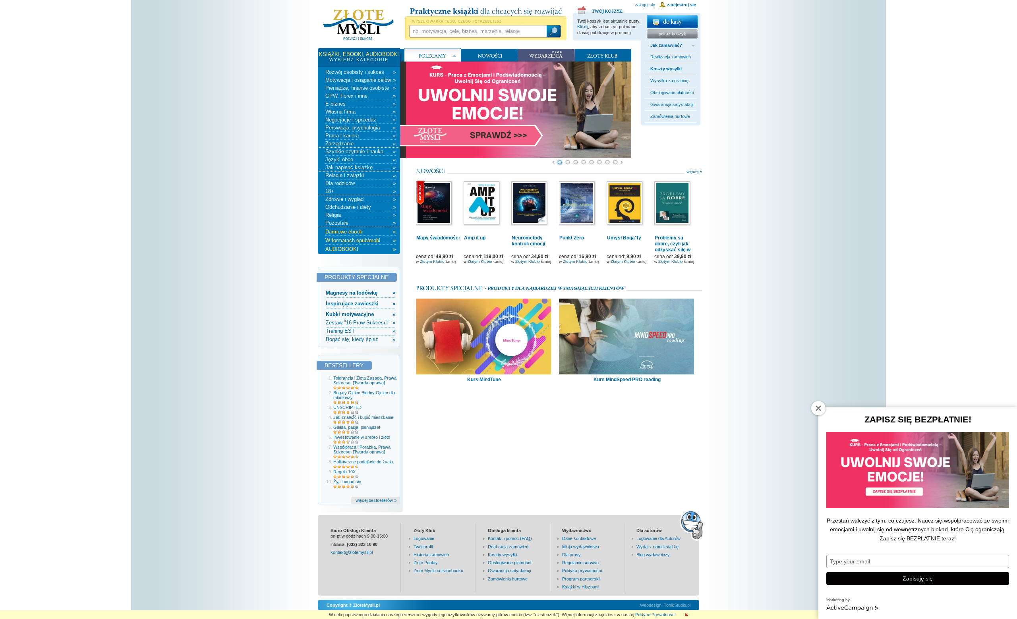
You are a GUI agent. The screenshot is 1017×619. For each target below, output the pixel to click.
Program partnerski (580, 579)
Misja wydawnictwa (580, 546)
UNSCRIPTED (347, 407)
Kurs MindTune (484, 379)
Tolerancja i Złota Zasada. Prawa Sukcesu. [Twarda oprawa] (364, 380)
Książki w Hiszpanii (580, 586)
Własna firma (360, 112)
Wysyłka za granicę (669, 80)
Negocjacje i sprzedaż (360, 120)
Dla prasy (571, 554)
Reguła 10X (344, 471)
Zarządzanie (360, 144)
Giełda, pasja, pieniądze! (356, 427)
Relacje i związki (360, 175)
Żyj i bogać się (347, 481)
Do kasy (672, 21)
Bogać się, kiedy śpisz (360, 339)
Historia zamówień (431, 554)
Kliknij (582, 26)
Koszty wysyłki (666, 68)
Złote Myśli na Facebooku (438, 570)
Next (622, 162)
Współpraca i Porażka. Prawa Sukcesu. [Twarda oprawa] (362, 449)
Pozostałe (360, 223)
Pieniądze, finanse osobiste (360, 88)
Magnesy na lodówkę (360, 293)
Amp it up (474, 238)
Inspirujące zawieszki (360, 304)
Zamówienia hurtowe (670, 116)
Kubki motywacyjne (360, 314)
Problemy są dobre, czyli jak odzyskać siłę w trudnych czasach (675, 246)
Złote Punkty (426, 562)
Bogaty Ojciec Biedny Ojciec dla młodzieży (364, 395)
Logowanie (424, 538)
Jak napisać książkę (360, 167)
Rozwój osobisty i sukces (360, 72)
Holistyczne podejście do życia (363, 461)
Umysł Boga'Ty (624, 238)
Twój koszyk (601, 9)
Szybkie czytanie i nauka (360, 151)
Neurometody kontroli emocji (528, 241)
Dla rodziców (360, 183)
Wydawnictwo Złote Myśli (358, 25)
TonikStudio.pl (677, 605)
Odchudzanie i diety (360, 207)
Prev (553, 162)
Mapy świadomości (438, 238)
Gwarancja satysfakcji (671, 104)
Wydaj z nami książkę (657, 546)
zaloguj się (645, 4)
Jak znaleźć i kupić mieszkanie (363, 417)
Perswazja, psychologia (360, 128)
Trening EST (360, 331)
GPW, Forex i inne (360, 96)
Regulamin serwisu (580, 562)
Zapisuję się (918, 578)
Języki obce (360, 159)
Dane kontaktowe (579, 538)
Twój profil (423, 546)
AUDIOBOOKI (360, 249)
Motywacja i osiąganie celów (360, 80)
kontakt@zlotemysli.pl (352, 552)
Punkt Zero (571, 238)
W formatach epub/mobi (360, 240)
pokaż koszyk (672, 33)
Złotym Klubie (432, 261)
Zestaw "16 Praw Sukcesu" (360, 323)
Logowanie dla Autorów (658, 538)
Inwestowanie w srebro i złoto (361, 437)
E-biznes (360, 104)
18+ (360, 191)
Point (559, 162)
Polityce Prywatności (655, 614)
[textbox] (477, 31)
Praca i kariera (360, 136)
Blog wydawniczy (653, 554)
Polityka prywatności (582, 570)
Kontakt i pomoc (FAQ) (510, 538)
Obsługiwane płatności (672, 92)
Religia (360, 215)
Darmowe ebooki (360, 232)
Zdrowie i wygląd (360, 199)
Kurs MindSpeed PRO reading (627, 379)
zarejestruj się (681, 4)
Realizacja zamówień (670, 56)
